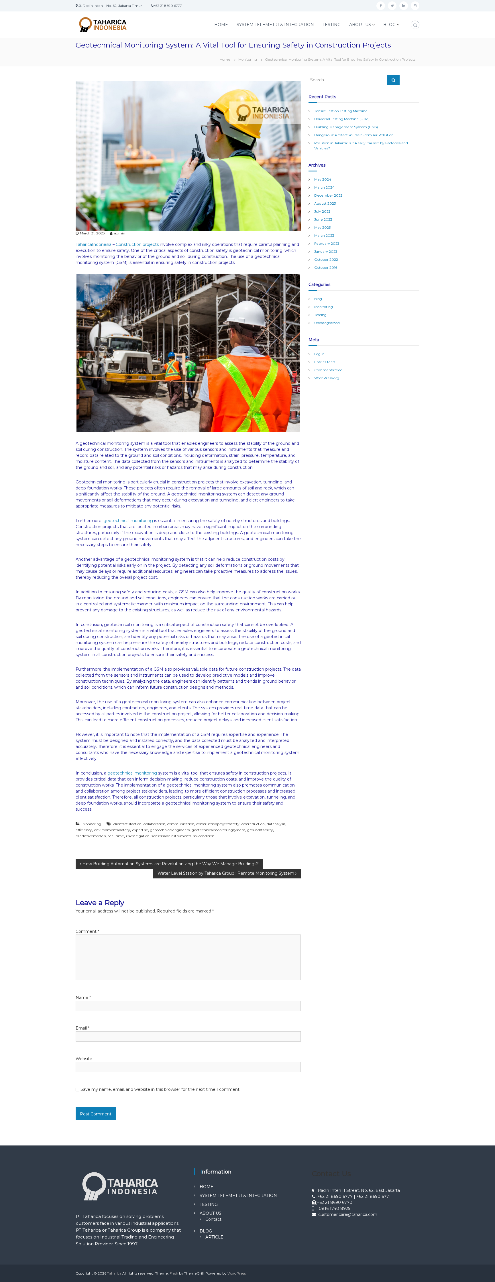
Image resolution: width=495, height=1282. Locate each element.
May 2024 (322, 179)
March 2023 (324, 235)
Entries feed (324, 362)
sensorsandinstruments (171, 836)
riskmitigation (138, 836)
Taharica (114, 1273)
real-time (116, 836)
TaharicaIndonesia (93, 244)
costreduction (253, 824)
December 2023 (328, 195)
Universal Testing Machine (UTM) (342, 119)
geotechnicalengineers (170, 830)
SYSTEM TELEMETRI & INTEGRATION (275, 24)
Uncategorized (327, 323)
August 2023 (325, 203)
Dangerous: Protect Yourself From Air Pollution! (354, 135)
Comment (87, 931)
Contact (213, 1219)
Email (82, 1028)
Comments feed (328, 370)
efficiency (84, 830)
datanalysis (276, 824)
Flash (174, 1273)
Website (84, 1058)
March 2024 (324, 187)
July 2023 (322, 211)
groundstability (260, 830)
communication (180, 824)
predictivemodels (91, 836)
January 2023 (325, 251)
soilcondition (203, 836)
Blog (318, 299)
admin (119, 233)
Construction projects (137, 244)
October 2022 (326, 259)
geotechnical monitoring (128, 520)
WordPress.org (326, 378)
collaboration (154, 824)
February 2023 (326, 243)
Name (83, 997)
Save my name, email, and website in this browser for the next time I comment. (160, 1089)
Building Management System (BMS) (346, 127)
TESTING (332, 24)
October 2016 (325, 267)
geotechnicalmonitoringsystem (218, 830)
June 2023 (323, 219)
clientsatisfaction (127, 824)
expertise (140, 830)
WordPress (236, 1273)
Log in (319, 354)
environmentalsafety (112, 830)
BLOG (389, 24)
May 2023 (322, 227)
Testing (320, 315)
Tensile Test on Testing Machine (341, 111)
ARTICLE (214, 1237)
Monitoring (247, 59)
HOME (221, 24)
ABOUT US (360, 24)
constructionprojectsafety (217, 824)
